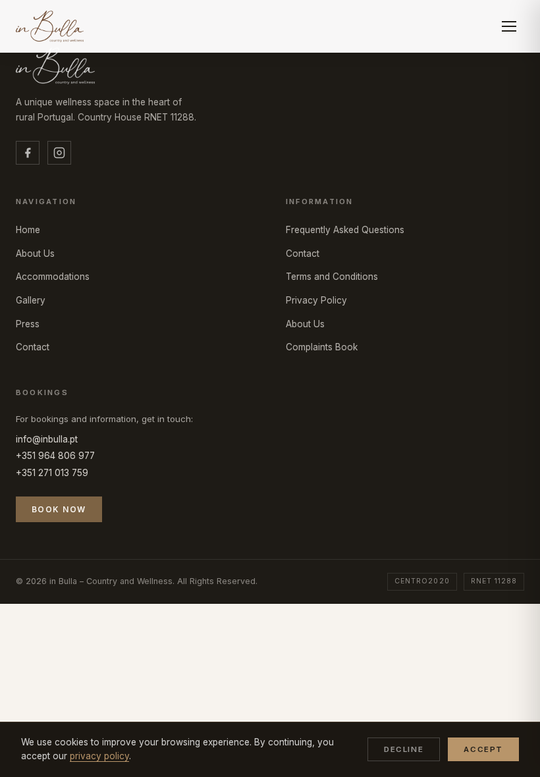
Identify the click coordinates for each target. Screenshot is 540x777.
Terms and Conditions (332, 276)
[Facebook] (28, 153)
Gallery (30, 300)
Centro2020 (421, 581)
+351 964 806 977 (55, 455)
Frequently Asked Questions (345, 230)
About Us (35, 253)
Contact (32, 347)
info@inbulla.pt (47, 439)
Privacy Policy (316, 300)
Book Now (59, 509)
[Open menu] (509, 26)
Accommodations (53, 276)
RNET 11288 (494, 581)
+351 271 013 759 (52, 473)
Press (28, 324)
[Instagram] (59, 153)
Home (28, 230)
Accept (483, 749)
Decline (403, 749)
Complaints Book (322, 347)
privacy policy (99, 756)
